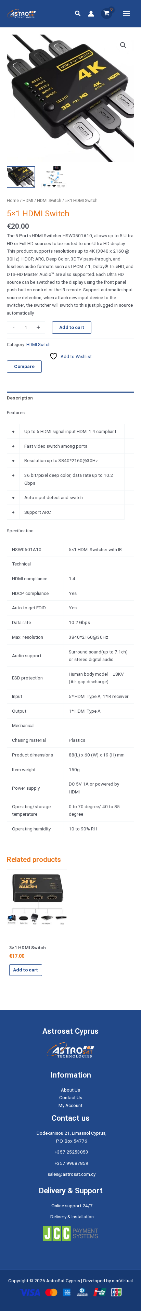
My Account (70, 1105)
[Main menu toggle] (126, 13)
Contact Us (70, 1097)
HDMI (28, 200)
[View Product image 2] (54, 176)
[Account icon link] (91, 14)
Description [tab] (20, 397)
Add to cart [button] (25, 969)
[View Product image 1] (21, 176)
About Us (70, 1090)
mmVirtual (122, 1280)
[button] (78, 13)
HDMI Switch (49, 200)
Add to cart (71, 327)
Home (13, 200)
